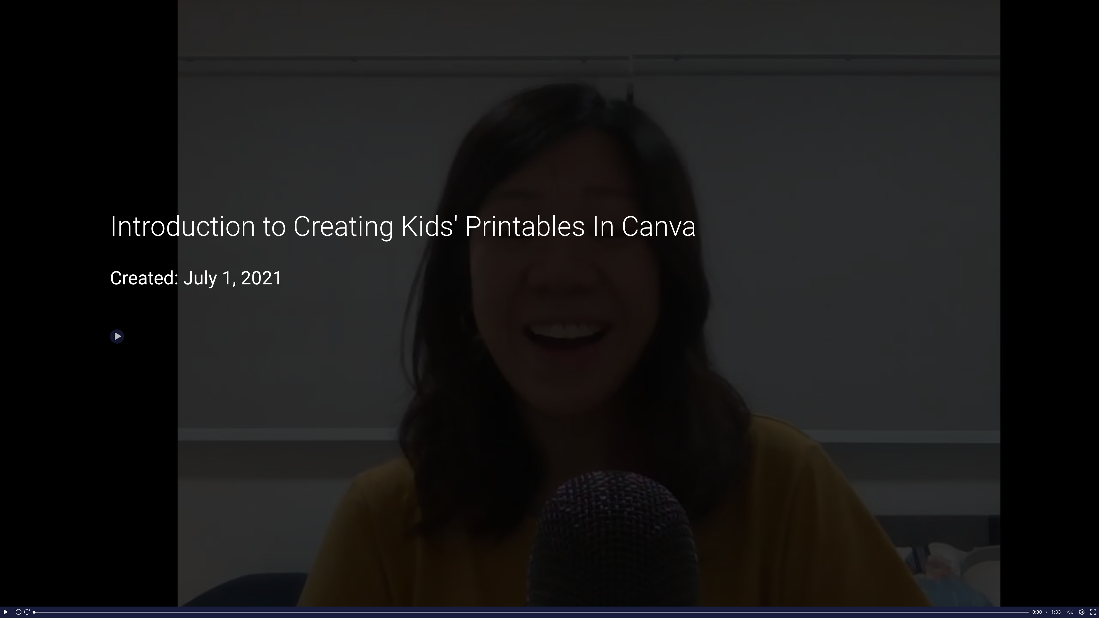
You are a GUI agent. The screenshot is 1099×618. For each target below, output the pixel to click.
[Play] (117, 336)
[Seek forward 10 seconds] (28, 612)
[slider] (531, 612)
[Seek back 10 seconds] (17, 612)
